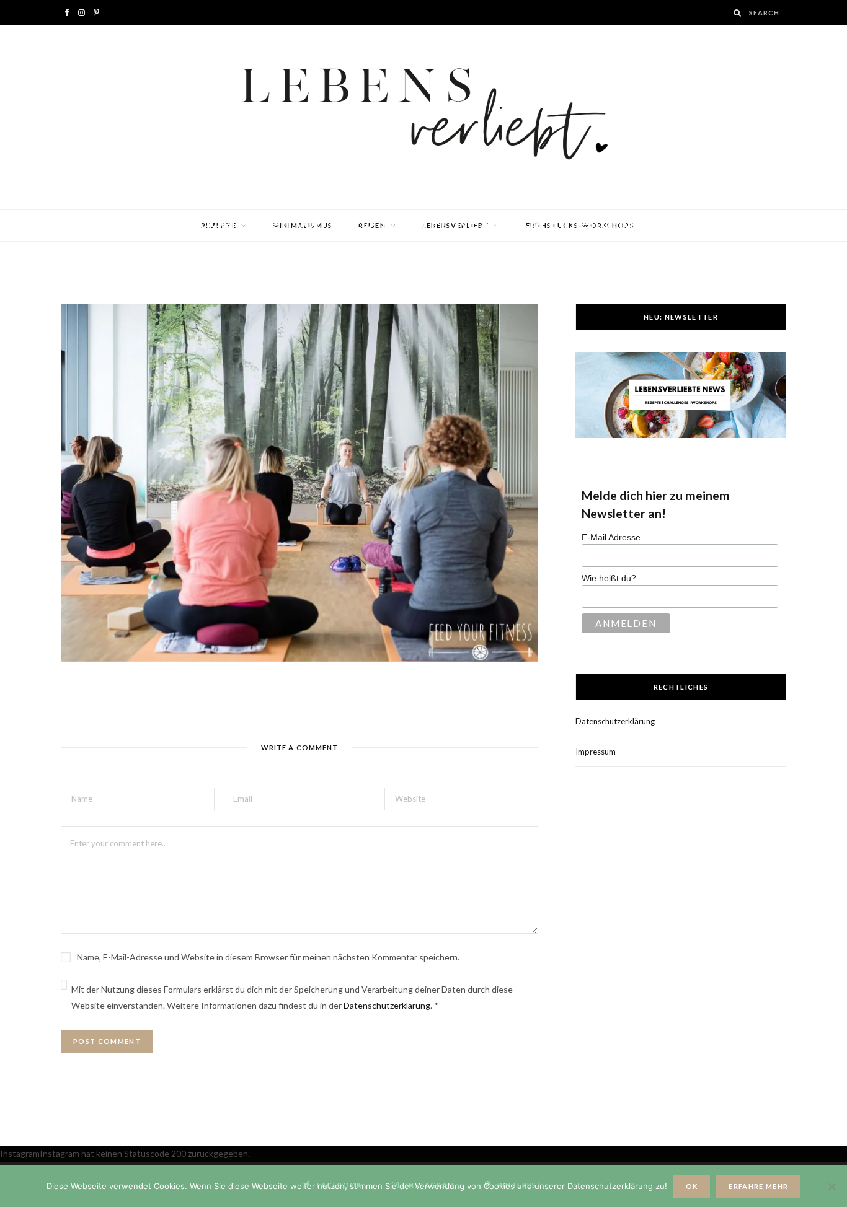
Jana (107, 246)
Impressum (595, 752)
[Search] (738, 13)
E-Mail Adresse (611, 537)
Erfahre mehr (758, 1186)
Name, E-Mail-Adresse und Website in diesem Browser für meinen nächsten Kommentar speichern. (268, 957)
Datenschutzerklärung (387, 1005)
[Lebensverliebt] (423, 117)
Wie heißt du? (609, 578)
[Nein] (831, 1186)
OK (692, 1186)
